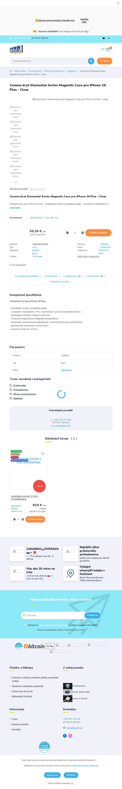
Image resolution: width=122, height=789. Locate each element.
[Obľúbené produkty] (103, 38)
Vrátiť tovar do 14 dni (22, 691)
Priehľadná (105, 247)
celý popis (15, 207)
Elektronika (20, 71)
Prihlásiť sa (92, 615)
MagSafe (72, 71)
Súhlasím (71, 775)
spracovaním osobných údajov (53, 625)
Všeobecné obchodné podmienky (27, 686)
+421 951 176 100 (22, 38)
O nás (14, 719)
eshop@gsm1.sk (62, 426)
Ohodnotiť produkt (19, 189)
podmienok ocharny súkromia (84, 765)
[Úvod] (24, 49)
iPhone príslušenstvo (55, 71)
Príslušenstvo (35, 71)
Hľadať (91, 61)
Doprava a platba (20, 724)
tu (72, 783)
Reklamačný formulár (22, 696)
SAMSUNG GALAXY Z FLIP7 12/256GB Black (24, 498)
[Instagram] (71, 736)
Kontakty (16, 729)
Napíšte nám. (84, 20)
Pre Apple (37, 256)
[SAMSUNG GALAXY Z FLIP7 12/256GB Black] (28, 473)
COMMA (104, 244)
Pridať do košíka (98, 232)
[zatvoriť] (118, 3)
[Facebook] (66, 736)
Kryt (35, 247)
